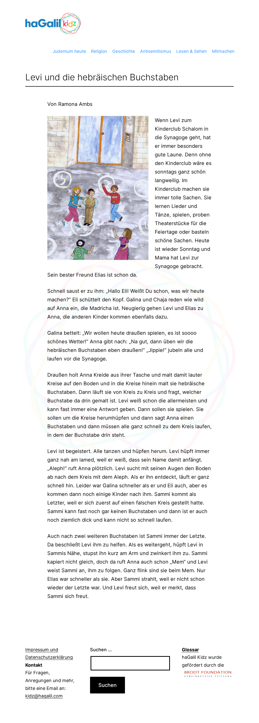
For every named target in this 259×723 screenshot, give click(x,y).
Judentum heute (69, 51)
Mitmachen (223, 51)
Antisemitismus (155, 51)
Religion (99, 51)
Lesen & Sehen (191, 51)
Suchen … (101, 649)
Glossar (190, 649)
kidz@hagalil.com (44, 695)
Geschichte (123, 51)
